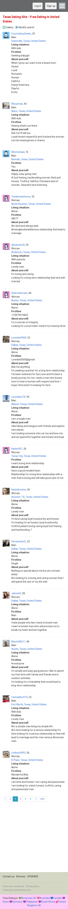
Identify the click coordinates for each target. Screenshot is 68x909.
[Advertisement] (34, 838)
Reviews (20, 876)
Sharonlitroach (19, 293)
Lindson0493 (18, 752)
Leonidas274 (18, 396)
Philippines (32, 901)
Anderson (16, 252)
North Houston (19, 203)
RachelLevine (18, 489)
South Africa (48, 901)
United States (38, 41)
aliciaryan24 (18, 244)
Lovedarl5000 (18, 337)
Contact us (8, 876)
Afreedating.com (22, 890)
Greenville (16, 41)
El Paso (15, 760)
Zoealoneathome (21, 196)
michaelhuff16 (19, 697)
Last (42, 799)
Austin (14, 300)
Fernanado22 (18, 541)
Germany (17, 901)
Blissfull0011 (18, 641)
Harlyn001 (16, 448)
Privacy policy (32, 886)
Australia (45, 898)
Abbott (15, 404)
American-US (28, 898)
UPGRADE (32, 876)
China (5, 901)
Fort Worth (17, 704)
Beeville (15, 159)
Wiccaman (17, 103)
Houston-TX (18, 497)
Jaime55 (16, 593)
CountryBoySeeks (21, 33)
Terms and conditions (13, 886)
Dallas (14, 345)
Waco (14, 111)
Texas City (16, 456)
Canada (57, 898)
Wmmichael (17, 152)
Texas (26, 41)
